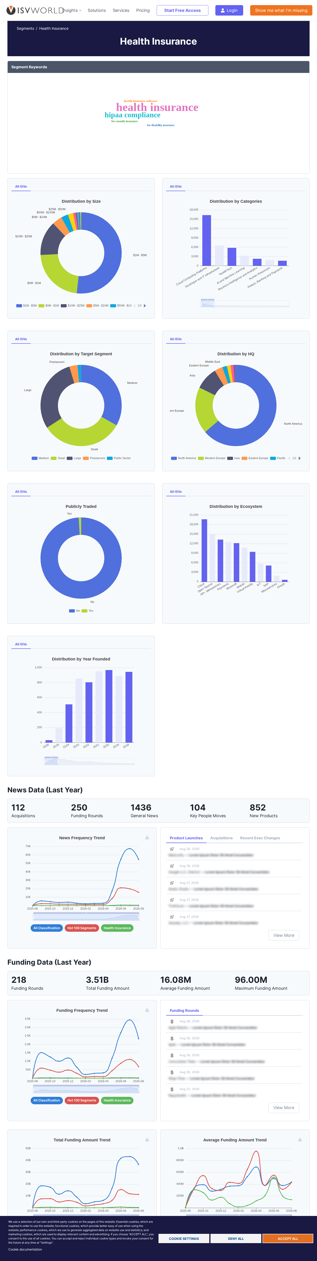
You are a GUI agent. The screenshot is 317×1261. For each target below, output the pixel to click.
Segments (25, 28)
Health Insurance (53, 28)
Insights (70, 10)
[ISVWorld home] (30, 10)
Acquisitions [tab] (221, 838)
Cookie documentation (25, 1249)
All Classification (46, 928)
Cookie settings (184, 1239)
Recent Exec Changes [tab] (260, 838)
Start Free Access (182, 10)
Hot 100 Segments (82, 928)
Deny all (236, 1239)
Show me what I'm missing (281, 10)
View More (283, 935)
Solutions (97, 10)
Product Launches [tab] (186, 838)
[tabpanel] (81, 253)
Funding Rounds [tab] (184, 1010)
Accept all (288, 1239)
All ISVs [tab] (21, 186)
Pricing (143, 10)
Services (121, 10)
